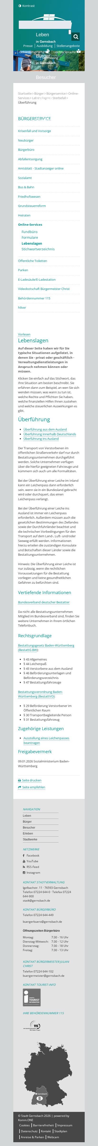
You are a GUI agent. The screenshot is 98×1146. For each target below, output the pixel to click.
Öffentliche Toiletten (32, 261)
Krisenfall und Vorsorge (34, 131)
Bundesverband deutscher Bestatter (43, 602)
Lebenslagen (32, 243)
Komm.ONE (25, 1120)
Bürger (27, 821)
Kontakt (46, 1131)
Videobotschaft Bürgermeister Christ (44, 289)
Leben (46, 37)
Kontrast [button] (28, 6)
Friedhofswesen (29, 196)
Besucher (46, 80)
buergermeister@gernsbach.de (43, 976)
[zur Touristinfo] (49, 997)
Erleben (46, 101)
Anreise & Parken (32, 1137)
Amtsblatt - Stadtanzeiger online (41, 168)
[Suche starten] (70, 32)
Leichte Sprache (65, 52)
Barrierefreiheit (43, 1125)
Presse (28, 46)
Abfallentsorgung (30, 159)
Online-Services (30, 224)
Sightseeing (50, 58)
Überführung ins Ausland (41, 438)
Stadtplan (60, 1131)
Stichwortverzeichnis (38, 249)
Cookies (24, 1125)
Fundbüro (29, 231)
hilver (22, 307)
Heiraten (24, 215)
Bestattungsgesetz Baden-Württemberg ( (46, 647)
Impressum (64, 1125)
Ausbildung (45, 46)
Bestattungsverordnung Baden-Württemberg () (40, 694)
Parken (23, 270)
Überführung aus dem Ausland (45, 429)
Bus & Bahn (26, 187)
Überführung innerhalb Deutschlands (50, 434)
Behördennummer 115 (34, 298)
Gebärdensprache (32, 52)
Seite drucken (31, 780)
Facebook (33, 855)
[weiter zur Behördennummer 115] (49, 1026)
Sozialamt (25, 178)
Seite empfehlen (33, 787)
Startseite (25, 93)
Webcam (53, 1137)
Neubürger (26, 140)
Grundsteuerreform (32, 206)
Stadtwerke (48, 120)
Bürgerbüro (26, 149)
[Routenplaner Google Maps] (49, 1074)
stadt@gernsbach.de (36, 900)
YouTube (32, 861)
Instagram (33, 873)
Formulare (30, 237)
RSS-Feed (33, 867)
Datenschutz (29, 1131)
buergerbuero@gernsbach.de (42, 922)
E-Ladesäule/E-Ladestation (37, 279)
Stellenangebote (68, 46)
